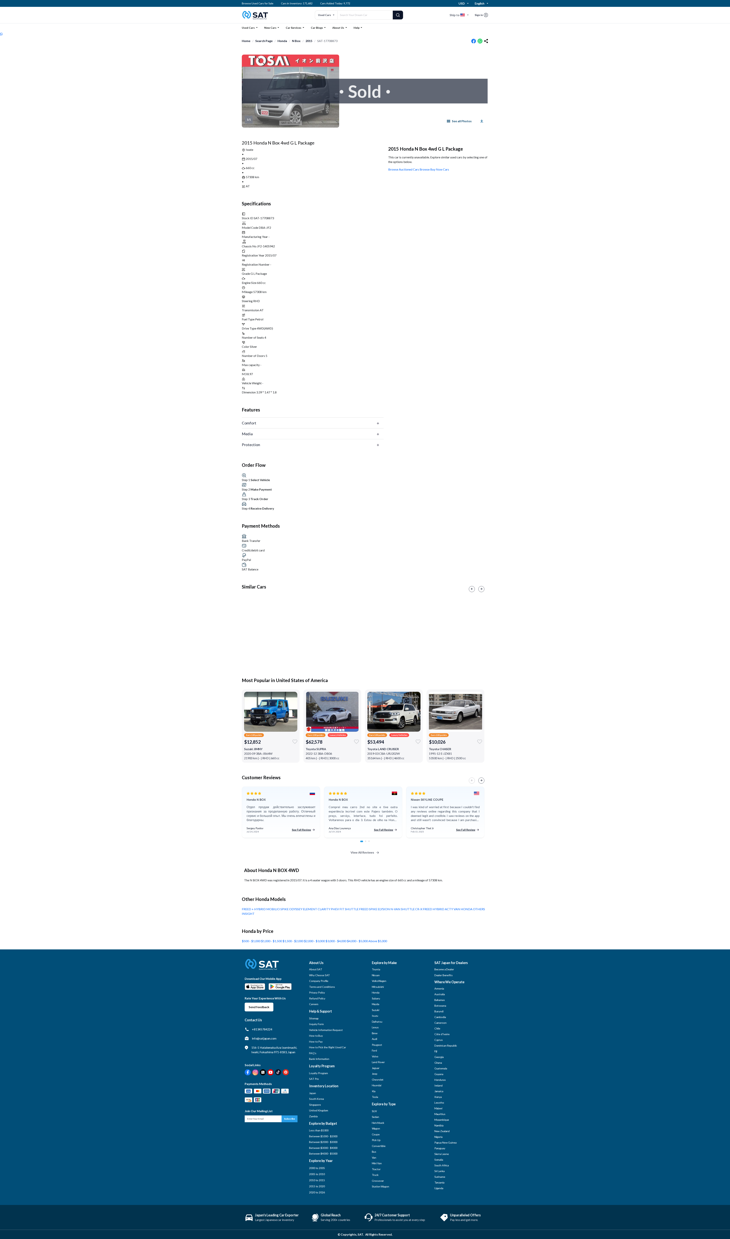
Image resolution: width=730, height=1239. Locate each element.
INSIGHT (248, 913)
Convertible (379, 1146)
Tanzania (439, 1182)
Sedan (375, 1116)
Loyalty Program (318, 1073)
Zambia (313, 1116)
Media (247, 433)
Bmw (375, 1033)
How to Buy (316, 1035)
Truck (375, 1174)
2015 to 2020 (317, 1186)
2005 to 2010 (317, 1174)
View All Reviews (362, 852)
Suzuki (375, 1010)
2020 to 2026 (317, 1192)
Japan (312, 1093)
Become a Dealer (444, 969)
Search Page (264, 41)
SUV (374, 1111)
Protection (251, 444)
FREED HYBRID (434, 909)
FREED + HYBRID (254, 909)
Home (246, 41)
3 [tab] (371, 843)
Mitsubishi (378, 986)
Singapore (315, 1104)
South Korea (316, 1098)
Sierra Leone (441, 1154)
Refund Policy (317, 998)
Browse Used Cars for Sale (257, 3)
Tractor (376, 1169)
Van (374, 1157)
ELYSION (384, 909)
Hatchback (378, 1122)
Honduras (440, 1079)
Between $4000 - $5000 (323, 1153)
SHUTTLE (408, 909)
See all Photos (462, 121)
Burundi (439, 1011)
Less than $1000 (318, 1130)
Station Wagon (380, 1186)
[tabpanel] (281, 812)
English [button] (479, 3)
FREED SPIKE (368, 909)
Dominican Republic (445, 1045)
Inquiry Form (316, 1024)
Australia (439, 994)
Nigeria (438, 1136)
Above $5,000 (377, 941)
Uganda (438, 1188)
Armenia (439, 988)
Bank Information (319, 1058)
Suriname (439, 1176)
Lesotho (439, 1102)
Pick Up (376, 1140)
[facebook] (473, 41)
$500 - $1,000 (251, 941)
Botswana (440, 1005)
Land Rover (378, 1062)
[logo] (262, 967)
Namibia (439, 1125)
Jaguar (375, 1068)
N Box (296, 41)
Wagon (376, 1128)
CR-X (419, 909)
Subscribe (289, 1118)
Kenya (438, 1096)
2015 (308, 41)
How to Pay (316, 1041)
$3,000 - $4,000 (336, 941)
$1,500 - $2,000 (293, 941)
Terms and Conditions (322, 986)
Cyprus (438, 1039)
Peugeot (377, 1044)
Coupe (376, 1134)
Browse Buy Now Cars (434, 169)
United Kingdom (318, 1110)
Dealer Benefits (443, 975)
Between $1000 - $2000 (323, 1136)
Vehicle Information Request (326, 1030)
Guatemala (440, 1068)
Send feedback (259, 1007)
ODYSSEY (296, 909)
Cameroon (440, 1022)
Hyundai (376, 1085)
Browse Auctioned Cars (403, 169)
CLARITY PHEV (329, 909)
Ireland (438, 1085)
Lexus (375, 1027)
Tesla (375, 1096)
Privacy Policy (317, 992)
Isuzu (375, 1015)
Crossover (378, 1180)
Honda (282, 41)
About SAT (315, 969)
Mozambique (441, 1119)
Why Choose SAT (319, 975)
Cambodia (440, 1017)
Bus (374, 1151)
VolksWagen (379, 980)
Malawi (438, 1108)
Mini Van (377, 1163)
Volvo (375, 1056)
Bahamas (439, 1000)
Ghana (438, 1062)
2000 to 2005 (317, 1168)
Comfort (249, 423)
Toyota (376, 969)
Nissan (376, 975)
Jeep (374, 1073)
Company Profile (318, 980)
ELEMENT (310, 909)
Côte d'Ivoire (442, 1034)
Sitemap (314, 1018)
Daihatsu (377, 1021)
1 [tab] (363, 843)
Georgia (439, 1057)
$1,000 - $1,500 (271, 941)
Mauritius (439, 1114)
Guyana (438, 1074)
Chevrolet (378, 1079)
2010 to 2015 (317, 1180)
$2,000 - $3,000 (314, 941)
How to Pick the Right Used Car (327, 1047)
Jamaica (438, 1091)
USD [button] (462, 3)
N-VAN (395, 909)
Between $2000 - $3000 (323, 1142)
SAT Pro (314, 1078)
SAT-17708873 (327, 41)
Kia (374, 1091)
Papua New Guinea (445, 1142)
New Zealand (442, 1131)
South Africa (441, 1165)
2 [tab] (368, 843)
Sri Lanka (439, 1171)
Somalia (438, 1159)
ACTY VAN (453, 909)
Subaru (376, 998)
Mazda (375, 1004)
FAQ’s (312, 1053)
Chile (437, 1028)
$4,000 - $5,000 (357, 941)
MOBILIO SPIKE (277, 909)
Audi (374, 1038)
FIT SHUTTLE (349, 909)
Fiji (435, 1051)
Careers (313, 1004)
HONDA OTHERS (473, 909)
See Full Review (301, 829)
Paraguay (439, 1148)
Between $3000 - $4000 (323, 1147)
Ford (374, 1050)
